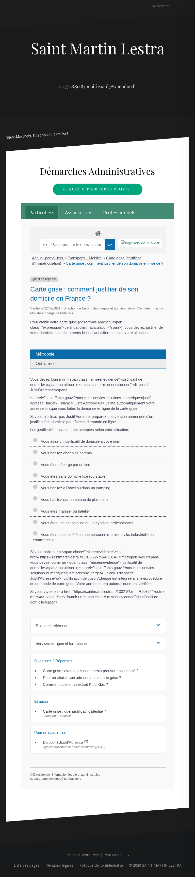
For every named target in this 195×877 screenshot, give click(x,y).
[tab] (41, 212)
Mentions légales (59, 865)
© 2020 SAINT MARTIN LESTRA (155, 865)
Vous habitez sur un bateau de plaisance (73, 499)
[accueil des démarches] (98, 233)
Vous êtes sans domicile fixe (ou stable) (73, 476)
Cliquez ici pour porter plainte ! (97, 189)
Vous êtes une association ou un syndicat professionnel (86, 523)
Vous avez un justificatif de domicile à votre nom (79, 441)
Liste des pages (26, 865)
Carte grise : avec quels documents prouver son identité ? (91, 671)
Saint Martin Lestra (98, 48)
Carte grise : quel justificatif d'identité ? (74, 711)
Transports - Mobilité (85, 258)
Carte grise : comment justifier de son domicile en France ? (114, 263)
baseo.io (75, 779)
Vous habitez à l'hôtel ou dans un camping (74, 488)
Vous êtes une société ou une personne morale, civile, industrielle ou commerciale (93, 537)
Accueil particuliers (48, 258)
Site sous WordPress (83, 854)
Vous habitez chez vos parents (65, 453)
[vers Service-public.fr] (140, 243)
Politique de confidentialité (101, 865)
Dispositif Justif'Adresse (63, 742)
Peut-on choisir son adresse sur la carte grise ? (82, 677)
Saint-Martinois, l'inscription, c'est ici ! (37, 135)
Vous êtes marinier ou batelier (64, 511)
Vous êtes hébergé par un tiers (65, 464)
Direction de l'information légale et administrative (66, 774)
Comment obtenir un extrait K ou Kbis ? (75, 684)
